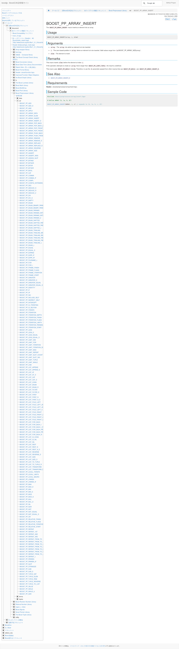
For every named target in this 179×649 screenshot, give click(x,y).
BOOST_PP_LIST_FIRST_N (29, 397)
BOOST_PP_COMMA (27, 175)
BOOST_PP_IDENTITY (27, 288)
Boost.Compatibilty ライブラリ (23, 33)
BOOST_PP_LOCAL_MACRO (29, 477)
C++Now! (8, 628)
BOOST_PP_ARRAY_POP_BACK (31, 123)
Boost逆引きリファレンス (13, 638)
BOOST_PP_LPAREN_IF (28, 482)
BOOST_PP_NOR (26, 507)
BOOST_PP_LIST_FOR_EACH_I (30, 425)
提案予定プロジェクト (16, 622)
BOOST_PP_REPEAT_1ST (28, 532)
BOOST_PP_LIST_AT (27, 372)
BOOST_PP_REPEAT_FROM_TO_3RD (33, 547)
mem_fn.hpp (17, 36)
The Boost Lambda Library (24, 83)
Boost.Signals (20, 609)
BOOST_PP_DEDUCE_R (28, 190)
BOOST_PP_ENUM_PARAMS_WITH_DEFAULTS (36, 215)
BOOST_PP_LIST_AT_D (28, 375)
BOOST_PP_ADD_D (26, 106)
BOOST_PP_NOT (25, 509)
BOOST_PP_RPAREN (27, 559)
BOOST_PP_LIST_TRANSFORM (31, 467)
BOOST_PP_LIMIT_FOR (28, 342)
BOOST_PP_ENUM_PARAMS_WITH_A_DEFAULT (36, 213)
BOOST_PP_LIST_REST (28, 444)
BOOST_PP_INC (25, 295)
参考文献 (19, 96)
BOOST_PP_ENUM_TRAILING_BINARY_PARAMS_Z (37, 235)
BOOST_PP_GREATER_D (28, 280)
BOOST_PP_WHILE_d (27, 591)
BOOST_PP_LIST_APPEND (29, 367)
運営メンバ (5, 18)
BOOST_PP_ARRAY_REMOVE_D (31, 141)
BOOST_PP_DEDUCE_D (28, 188)
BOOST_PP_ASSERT (27, 153)
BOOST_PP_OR (25, 517)
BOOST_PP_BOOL (26, 170)
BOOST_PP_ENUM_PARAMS (29, 210)
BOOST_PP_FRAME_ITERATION (31, 273)
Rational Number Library (24, 604)
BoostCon (8, 625)
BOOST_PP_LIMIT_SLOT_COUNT (31, 355)
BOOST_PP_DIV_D (26, 198)
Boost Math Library (22, 85)
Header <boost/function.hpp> (25, 72)
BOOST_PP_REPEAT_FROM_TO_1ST (32, 542)
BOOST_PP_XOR (25, 594)
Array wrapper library (22, 49)
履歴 (168, 19)
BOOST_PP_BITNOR (27, 163)
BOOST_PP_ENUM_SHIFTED (30, 220)
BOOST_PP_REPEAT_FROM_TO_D (32, 549)
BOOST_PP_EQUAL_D (27, 250)
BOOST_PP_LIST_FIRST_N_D (30, 400)
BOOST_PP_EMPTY (26, 200)
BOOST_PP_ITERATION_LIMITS (31, 322)
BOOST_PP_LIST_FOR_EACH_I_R (31, 427)
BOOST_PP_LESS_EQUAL (29, 335)
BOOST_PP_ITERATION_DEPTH (31, 315)
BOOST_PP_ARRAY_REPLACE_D (31, 146)
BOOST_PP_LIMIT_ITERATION (30, 345)
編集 (175, 19)
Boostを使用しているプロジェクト (13, 20)
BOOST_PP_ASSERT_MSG (29, 156)
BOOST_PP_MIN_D (26, 492)
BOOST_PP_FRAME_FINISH (29, 268)
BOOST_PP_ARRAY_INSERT (56, 104)
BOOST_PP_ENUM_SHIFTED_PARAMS (33, 223)
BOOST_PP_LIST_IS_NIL (28, 439)
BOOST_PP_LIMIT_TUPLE (29, 360)
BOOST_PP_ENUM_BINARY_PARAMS (32, 205)
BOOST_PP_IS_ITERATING (29, 305)
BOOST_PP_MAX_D (26, 487)
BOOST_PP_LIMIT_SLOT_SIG (30, 357)
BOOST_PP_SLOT (26, 564)
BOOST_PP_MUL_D (26, 502)
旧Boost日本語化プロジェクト (18, 25)
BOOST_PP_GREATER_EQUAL (30, 283)
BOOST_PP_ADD (25, 103)
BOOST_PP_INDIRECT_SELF (30, 300)
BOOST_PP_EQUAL (26, 248)
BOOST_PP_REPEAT (27, 529)
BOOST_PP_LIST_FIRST (28, 395)
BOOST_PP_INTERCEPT (28, 302)
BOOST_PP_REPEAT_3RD (29, 537)
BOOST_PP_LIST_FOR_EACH (30, 422)
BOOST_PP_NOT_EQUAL (28, 512)
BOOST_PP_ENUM (26, 203)
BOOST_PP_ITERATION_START (31, 327)
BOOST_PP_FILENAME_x (28, 260)
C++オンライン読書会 (16, 620)
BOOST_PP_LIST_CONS (28, 382)
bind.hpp (18, 52)
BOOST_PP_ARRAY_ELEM (29, 116)
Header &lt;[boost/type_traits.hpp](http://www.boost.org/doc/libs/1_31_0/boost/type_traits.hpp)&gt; (34, 46)
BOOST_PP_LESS (26, 330)
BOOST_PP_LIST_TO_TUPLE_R (31, 464)
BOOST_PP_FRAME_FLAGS (29, 270)
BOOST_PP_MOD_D (27, 497)
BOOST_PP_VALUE (26, 586)
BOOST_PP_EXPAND (27, 253)
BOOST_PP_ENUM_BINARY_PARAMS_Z (33, 208)
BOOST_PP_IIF (25, 293)
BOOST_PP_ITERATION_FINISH (31, 317)
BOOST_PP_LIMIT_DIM (28, 340)
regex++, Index (20, 607)
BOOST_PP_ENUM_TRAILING (30, 230)
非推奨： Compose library (24, 55)
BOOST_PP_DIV (25, 195)
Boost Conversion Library (24, 62)
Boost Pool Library (22, 90)
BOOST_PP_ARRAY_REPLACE (30, 143)
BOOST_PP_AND (25, 108)
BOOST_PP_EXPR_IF (27, 255)
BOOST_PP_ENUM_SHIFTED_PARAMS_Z (34, 225)
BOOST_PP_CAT (25, 173)
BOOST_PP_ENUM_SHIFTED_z (30, 228)
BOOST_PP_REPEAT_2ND (29, 534)
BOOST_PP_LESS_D (27, 332)
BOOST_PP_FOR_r (26, 265)
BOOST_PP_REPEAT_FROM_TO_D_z (32, 552)
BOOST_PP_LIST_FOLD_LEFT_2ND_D (33, 407)
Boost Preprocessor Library (25, 93)
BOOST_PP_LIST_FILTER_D (29, 392)
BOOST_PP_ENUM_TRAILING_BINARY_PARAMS (36, 233)
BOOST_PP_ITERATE (27, 310)
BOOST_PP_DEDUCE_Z (28, 193)
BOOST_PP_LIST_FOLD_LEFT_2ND (32, 405)
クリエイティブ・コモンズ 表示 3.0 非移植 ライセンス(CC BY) (87, 646)
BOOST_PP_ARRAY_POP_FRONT (31, 128)
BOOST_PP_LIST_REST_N (29, 447)
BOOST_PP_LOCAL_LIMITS (29, 474)
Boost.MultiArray (21, 88)
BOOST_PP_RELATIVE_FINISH (30, 519)
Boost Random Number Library (26, 602)
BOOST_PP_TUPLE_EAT (28, 574)
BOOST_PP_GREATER (27, 278)
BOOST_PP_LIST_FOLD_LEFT (30, 402)
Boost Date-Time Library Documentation (29, 65)
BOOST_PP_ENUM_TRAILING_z (31, 243)
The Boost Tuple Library (23, 615)
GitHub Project (171, 3)
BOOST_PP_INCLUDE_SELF (29, 297)
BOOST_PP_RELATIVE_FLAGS (30, 522)
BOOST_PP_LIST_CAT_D (28, 380)
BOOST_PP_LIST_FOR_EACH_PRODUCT (34, 429)
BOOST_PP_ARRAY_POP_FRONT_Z (32, 131)
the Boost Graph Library (23, 77)
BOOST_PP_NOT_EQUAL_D (29, 514)
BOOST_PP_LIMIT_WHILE (29, 362)
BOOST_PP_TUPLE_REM (28, 579)
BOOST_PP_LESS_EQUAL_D (30, 337)
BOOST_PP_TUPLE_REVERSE (30, 581)
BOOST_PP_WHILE (26, 589)
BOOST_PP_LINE (26, 365)
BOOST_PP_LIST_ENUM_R (29, 387)
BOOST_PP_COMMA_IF (28, 178)
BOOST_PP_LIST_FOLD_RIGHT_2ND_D (33, 417)
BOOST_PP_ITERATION (28, 312)
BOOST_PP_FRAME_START (29, 275)
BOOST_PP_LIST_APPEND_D (30, 370)
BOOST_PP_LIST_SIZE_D (28, 459)
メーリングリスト (8, 15)
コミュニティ (6, 10)
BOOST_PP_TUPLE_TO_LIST (30, 584)
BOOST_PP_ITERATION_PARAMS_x (32, 325)
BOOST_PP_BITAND (27, 161)
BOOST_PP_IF (25, 290)
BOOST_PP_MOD (26, 494)
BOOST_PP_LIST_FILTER (28, 390)
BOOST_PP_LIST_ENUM (28, 385)
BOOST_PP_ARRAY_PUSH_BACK (31, 133)
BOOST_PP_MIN (25, 489)
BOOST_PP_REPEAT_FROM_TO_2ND (33, 544)
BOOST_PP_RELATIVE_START (30, 527)
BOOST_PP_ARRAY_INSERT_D (60, 78)
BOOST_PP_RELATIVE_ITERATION (32, 524)
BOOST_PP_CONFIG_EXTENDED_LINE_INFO (35, 183)
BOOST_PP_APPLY (26, 111)
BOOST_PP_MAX (25, 484)
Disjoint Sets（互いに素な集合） (26, 67)
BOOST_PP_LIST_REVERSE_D (30, 454)
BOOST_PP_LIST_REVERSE (29, 452)
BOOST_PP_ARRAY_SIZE (28, 151)
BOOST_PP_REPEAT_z (28, 557)
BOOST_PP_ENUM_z (27, 245)
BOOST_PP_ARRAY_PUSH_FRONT (32, 136)
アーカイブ (8, 23)
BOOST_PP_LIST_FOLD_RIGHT (31, 412)
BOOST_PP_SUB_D (26, 571)
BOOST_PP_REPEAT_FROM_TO (31, 539)
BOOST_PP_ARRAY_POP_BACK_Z (31, 126)
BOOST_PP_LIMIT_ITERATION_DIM (32, 347)
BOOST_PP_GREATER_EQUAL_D (31, 285)
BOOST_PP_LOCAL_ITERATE (30, 472)
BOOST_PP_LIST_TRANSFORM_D (31, 469)
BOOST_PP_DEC (25, 185)
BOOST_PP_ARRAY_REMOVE (30, 138)
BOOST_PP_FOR (25, 263)
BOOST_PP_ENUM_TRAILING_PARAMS (33, 238)
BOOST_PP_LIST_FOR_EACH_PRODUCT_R (35, 432)
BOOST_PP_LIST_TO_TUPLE (30, 462)
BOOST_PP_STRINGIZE (28, 566)
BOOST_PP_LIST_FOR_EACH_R (31, 434)
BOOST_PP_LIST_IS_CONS (29, 437)
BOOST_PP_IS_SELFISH (28, 307)
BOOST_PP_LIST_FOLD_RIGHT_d (31, 420)
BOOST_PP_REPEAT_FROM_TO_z (32, 554)
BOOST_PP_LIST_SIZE (28, 457)
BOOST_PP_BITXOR (27, 168)
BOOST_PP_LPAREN (27, 479)
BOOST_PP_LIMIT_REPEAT (29, 352)
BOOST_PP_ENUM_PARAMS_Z (30, 218)
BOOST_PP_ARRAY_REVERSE (30, 148)
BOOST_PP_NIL (25, 504)
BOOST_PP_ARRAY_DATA (28, 113)
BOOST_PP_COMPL (27, 180)
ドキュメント (9, 630)
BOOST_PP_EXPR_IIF (27, 258)
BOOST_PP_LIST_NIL (27, 442)
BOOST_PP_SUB (25, 569)
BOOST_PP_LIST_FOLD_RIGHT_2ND (32, 415)
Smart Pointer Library (23, 612)
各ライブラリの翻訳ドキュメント (23, 31)
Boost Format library (22, 70)
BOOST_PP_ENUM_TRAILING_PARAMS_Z (34, 240)
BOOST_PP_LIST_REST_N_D (30, 449)
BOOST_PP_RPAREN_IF (28, 561)
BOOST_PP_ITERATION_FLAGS (31, 320)
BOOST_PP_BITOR (26, 165)
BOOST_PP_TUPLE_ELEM (29, 576)
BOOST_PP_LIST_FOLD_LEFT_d (31, 410)
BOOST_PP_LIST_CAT (27, 377)
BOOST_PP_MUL (25, 499)
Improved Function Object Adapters (27, 75)
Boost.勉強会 (9, 635)
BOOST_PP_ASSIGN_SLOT (29, 158)
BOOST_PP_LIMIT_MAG (28, 350)
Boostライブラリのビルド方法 (12, 13)
